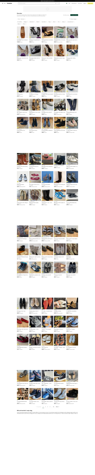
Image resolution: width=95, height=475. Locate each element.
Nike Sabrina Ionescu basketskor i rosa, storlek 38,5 (47, 166)
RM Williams (46, 129)
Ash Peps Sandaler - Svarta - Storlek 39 (34, 329)
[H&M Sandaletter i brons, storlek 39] (35, 104)
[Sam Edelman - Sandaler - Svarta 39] (60, 340)
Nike (44, 165)
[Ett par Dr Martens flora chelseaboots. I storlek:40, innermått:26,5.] (23, 123)
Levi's (56, 382)
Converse (32, 165)
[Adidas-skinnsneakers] (23, 177)
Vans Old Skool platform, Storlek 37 (59, 94)
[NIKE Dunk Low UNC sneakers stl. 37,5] (60, 195)
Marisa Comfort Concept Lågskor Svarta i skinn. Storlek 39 (71, 238)
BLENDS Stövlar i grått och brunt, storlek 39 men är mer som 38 (34, 256)
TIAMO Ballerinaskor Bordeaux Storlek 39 (22, 347)
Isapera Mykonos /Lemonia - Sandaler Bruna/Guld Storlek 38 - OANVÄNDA (59, 329)
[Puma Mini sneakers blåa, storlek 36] (35, 376)
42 (17, 183)
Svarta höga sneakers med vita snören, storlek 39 (34, 58)
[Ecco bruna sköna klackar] (47, 177)
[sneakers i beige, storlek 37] (35, 303)
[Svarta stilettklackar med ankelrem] (47, 32)
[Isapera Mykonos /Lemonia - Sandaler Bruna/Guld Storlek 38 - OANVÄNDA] (60, 321)
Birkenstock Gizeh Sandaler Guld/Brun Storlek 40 (33, 202)
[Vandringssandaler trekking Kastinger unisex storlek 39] (72, 50)
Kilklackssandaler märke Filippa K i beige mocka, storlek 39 (71, 383)
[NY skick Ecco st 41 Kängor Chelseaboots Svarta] (35, 86)
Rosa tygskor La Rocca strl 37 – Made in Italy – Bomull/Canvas (34, 184)
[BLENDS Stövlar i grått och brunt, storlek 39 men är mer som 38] (35, 249)
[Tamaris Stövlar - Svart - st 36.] (47, 195)
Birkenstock (32, 201)
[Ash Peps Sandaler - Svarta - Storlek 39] (35, 321)
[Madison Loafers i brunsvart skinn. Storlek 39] (47, 249)
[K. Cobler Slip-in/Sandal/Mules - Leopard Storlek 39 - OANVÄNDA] (72, 303)
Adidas (69, 165)
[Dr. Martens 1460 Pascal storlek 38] (47, 86)
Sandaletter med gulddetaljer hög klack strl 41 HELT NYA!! (35, 39)
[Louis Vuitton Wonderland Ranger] (23, 249)
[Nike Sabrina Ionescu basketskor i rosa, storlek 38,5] (47, 159)
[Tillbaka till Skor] (17, 19)
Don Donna (57, 183)
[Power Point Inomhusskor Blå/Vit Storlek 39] (60, 231)
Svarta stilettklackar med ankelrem (47, 39)
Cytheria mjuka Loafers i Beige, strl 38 (22, 202)
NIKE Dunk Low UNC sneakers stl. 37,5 (59, 202)
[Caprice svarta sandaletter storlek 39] (35, 267)
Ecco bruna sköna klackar (46, 184)
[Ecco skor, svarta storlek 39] (47, 267)
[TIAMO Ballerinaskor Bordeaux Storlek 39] (23, 340)
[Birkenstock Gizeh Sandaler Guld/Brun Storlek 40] (35, 195)
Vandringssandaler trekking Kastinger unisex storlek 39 (70, 58)
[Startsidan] (9, 3)
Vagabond (69, 183)
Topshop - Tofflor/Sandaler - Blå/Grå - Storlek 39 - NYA (46, 329)
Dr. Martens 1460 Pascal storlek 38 (47, 94)
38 (66, 111)
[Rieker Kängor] (72, 249)
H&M (31, 111)
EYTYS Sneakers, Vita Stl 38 (71, 347)
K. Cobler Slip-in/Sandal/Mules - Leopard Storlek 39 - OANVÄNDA (71, 311)
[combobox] (37, 3)
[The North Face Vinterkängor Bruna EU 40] (23, 231)
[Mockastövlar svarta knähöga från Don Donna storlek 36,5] (60, 177)
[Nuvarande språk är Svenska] (67, 3)
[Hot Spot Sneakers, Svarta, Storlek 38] (72, 394)
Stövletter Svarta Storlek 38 (58, 165)
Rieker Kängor (68, 256)
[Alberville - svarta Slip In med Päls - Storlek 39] (35, 340)
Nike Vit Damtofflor (45, 347)
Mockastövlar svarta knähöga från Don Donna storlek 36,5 (59, 184)
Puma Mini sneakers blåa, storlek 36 (34, 383)
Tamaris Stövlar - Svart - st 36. (47, 202)
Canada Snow (58, 129)
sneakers (55, 412)
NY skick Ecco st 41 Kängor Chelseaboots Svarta (33, 94)
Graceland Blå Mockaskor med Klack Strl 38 (71, 112)
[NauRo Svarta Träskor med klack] (47, 50)
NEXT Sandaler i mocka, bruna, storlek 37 (22, 112)
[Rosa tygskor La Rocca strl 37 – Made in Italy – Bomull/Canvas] (35, 177)
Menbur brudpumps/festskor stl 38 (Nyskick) (35, 238)
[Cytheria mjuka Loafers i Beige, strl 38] (23, 195)
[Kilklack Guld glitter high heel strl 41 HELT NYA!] (72, 32)
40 (17, 129)
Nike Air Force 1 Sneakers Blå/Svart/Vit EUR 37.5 (70, 329)
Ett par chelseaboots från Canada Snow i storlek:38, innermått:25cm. (59, 130)
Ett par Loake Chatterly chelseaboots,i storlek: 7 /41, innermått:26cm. (34, 130)
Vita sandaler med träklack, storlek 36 (59, 112)
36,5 (30, 165)
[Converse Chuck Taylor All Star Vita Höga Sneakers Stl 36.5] (60, 394)
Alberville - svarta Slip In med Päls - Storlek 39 (35, 347)
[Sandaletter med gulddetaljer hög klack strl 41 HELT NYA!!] (35, 32)
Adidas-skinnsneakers (20, 184)
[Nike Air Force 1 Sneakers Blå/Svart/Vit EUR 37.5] (72, 321)
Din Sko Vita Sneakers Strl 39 (59, 256)
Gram (44, 382)
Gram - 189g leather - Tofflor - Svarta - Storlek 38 (47, 383)
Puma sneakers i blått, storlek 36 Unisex (47, 401)
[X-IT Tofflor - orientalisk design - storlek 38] (47, 303)
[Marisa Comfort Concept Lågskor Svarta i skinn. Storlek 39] (72, 231)
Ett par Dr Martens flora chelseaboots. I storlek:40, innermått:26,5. (21, 130)
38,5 (42, 165)
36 (54, 111)
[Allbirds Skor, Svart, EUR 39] (72, 267)
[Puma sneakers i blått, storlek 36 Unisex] (47, 394)
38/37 (42, 129)
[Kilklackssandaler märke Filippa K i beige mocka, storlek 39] (72, 376)
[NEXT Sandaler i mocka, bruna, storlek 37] (23, 104)
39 (29, 111)
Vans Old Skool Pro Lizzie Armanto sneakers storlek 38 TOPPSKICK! (72, 94)
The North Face (20, 237)
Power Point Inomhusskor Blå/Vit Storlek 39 (59, 238)
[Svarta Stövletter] (23, 86)
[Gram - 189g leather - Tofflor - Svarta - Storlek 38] (47, 376)
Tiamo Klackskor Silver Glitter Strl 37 (22, 383)
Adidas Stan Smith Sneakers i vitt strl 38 (71, 166)
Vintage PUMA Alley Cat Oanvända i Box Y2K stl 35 (60, 39)
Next (19, 111)
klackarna (47, 413)
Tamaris (44, 201)
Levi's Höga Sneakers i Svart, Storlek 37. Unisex (34, 401)
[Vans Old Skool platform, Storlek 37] (60, 86)
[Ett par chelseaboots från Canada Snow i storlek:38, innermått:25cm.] (60, 123)
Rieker (69, 255)
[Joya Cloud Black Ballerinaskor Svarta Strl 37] (72, 195)
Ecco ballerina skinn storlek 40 (47, 112)
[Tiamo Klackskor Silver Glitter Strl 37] (23, 376)
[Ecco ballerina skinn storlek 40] (47, 104)
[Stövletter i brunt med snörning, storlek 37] (23, 159)
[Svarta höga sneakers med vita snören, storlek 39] (35, 50)
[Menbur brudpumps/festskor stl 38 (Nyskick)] (35, 231)
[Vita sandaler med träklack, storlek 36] (60, 104)
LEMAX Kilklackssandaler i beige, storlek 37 (59, 58)
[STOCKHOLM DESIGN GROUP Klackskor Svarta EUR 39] (23, 394)
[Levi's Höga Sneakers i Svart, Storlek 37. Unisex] (35, 394)
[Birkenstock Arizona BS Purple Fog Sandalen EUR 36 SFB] (47, 231)
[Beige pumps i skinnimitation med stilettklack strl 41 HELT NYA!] (23, 50)
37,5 (54, 201)
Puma (31, 382)
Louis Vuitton (21, 255)
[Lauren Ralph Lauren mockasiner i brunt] (23, 32)
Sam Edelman (58, 346)
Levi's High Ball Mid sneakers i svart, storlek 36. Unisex (59, 383)
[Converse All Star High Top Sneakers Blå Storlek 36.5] (35, 159)
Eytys (69, 346)
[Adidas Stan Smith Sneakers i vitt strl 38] (72, 159)
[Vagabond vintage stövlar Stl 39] (72, 177)
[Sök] (56, 3)
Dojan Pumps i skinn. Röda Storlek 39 (22, 329)
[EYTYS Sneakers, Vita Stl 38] (72, 340)
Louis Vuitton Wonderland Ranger (22, 256)
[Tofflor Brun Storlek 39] (60, 267)
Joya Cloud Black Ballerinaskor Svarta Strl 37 (71, 202)
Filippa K (69, 382)
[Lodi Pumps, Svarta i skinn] (23, 303)
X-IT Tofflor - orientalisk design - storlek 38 (47, 311)
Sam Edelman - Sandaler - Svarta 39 (59, 347)
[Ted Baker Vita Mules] (60, 303)
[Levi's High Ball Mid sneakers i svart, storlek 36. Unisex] (60, 376)
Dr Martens (20, 129)
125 (53, 406)
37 (17, 111)
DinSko (57, 255)
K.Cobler (69, 129)
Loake (32, 129)
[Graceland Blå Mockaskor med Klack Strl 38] (72, 104)
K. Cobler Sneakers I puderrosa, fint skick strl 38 (71, 130)
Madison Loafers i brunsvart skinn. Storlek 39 (47, 256)
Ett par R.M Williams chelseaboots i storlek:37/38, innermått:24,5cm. (47, 130)
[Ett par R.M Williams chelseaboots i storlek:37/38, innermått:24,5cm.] (47, 123)
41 (29, 129)
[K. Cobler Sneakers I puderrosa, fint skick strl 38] (72, 123)
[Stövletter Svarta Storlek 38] (60, 159)
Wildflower (20, 165)
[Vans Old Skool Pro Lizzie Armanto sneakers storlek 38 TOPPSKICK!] (72, 86)
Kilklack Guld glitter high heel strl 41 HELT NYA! (71, 39)
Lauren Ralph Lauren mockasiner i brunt (22, 39)
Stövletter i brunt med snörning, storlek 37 (22, 166)
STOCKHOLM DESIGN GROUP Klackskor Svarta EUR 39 (22, 401)
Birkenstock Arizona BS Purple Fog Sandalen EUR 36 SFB (47, 238)
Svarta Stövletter (20, 94)
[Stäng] (94, 0)
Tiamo (19, 346)
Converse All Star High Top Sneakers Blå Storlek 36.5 (33, 166)
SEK (69, 3)
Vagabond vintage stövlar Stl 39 (71, 184)
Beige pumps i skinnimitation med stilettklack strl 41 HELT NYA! (22, 58)
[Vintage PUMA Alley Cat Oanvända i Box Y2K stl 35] (60, 32)
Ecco (44, 111)
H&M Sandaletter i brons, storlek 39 (34, 112)
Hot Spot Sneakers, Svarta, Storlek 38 (72, 401)
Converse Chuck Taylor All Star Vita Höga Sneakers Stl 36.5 (59, 401)
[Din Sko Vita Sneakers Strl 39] (60, 249)
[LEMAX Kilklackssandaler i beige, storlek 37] (60, 50)
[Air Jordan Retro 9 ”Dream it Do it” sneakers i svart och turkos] (23, 267)
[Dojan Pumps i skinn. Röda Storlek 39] (23, 321)
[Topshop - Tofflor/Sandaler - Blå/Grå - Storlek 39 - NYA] (47, 321)
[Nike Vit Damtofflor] (47, 340)
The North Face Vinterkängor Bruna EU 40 (22, 238)
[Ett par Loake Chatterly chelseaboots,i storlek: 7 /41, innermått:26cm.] (35, 123)
